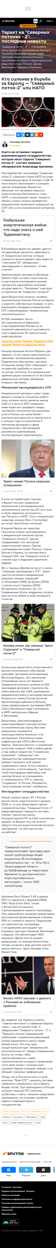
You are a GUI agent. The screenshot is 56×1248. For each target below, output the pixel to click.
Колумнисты (18, 1117)
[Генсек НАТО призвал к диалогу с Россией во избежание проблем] (28, 975)
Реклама (30, 1191)
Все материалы (15, 145)
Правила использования (13, 1191)
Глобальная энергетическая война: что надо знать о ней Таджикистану (25, 227)
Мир (38, 1123)
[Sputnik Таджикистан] (8, 22)
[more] (51, 241)
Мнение (6, 1117)
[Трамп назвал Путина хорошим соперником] (28, 459)
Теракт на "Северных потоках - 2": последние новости (25, 1111)
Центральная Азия (30, 1161)
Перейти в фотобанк (32, 129)
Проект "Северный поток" (22, 1123)
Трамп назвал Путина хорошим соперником (26, 483)
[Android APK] (10, 1222)
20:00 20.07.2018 (10, 93)
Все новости (32, 1117)
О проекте (6, 1187)
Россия (47, 1161)
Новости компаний (10, 1195)
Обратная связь (8, 1214)
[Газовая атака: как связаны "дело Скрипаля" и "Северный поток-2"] (28, 623)
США (42, 1117)
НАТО (5, 1123)
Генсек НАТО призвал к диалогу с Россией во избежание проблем (27, 1002)
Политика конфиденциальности (16, 1199)
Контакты (17, 1187)
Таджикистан (9, 1161)
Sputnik (6, 129)
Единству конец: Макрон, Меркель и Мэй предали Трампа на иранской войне (27, 343)
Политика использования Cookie (17, 1203)
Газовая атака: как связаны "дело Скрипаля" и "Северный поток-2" (28, 649)
